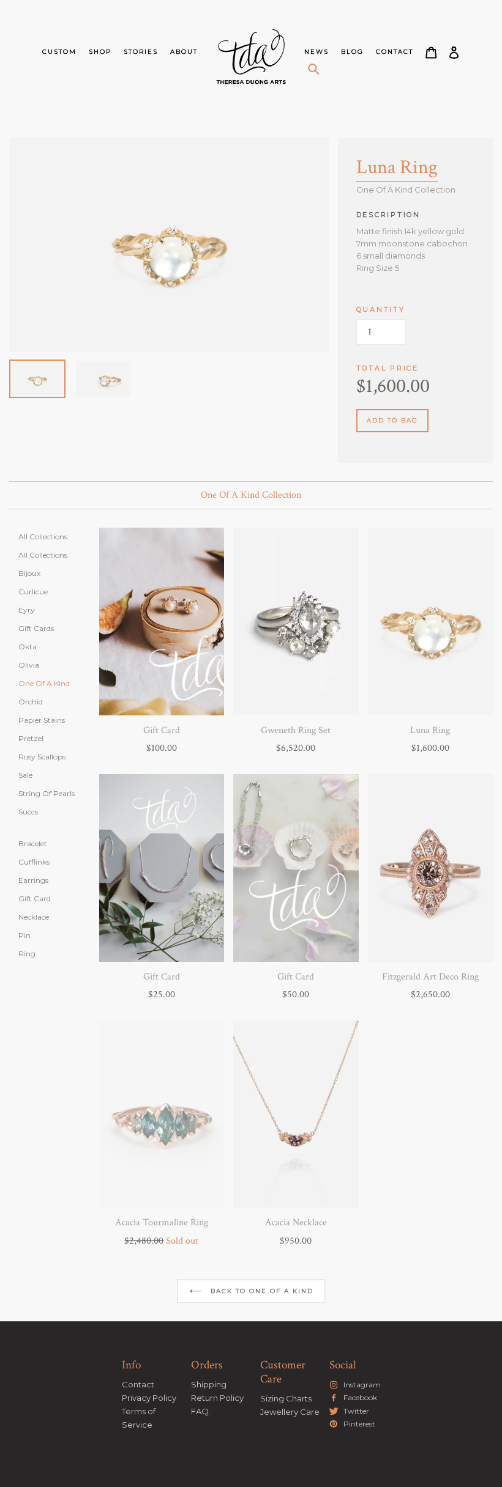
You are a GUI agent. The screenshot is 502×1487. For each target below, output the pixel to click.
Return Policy (217, 1398)
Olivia (28, 665)
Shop (100, 52)
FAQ (200, 1411)
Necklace (33, 916)
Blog (352, 52)
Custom (59, 52)
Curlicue (33, 591)
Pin (24, 935)
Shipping (209, 1384)
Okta (27, 646)
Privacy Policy (149, 1398)
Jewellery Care (290, 1412)
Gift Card (34, 898)
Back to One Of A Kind (260, 1291)
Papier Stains (41, 720)
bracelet (32, 843)
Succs (28, 811)
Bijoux (29, 573)
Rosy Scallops (42, 756)
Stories (141, 52)
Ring (27, 953)
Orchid (30, 701)
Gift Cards (36, 628)
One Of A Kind (44, 683)
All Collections (42, 536)
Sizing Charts (286, 1398)
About (184, 52)
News (316, 52)
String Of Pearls (46, 793)
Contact (394, 52)
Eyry (26, 609)
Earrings (33, 880)
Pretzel (30, 738)
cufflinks (34, 861)
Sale (25, 775)
